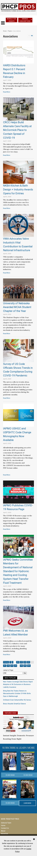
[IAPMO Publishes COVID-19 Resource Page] (18, 492)
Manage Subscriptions (25, 20)
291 (5, 665)
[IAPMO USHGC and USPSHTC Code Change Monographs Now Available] (18, 415)
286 (18, 662)
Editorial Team (6, 823)
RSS (32, 36)
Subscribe (10, 775)
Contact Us (5, 828)
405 (25, 665)
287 (21, 662)
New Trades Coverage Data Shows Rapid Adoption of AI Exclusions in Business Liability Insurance (18, 684)
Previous (6, 662)
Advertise (4, 834)
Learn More (27, 803)
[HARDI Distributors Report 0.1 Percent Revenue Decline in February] (18, 52)
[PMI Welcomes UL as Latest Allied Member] (18, 617)
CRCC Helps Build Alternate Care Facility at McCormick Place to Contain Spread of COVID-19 (17, 130)
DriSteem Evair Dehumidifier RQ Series (17, 700)
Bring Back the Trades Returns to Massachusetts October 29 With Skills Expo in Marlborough (17, 693)
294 (15, 665)
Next (29, 665)
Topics (10, 31)
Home (5, 31)
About (3, 831)
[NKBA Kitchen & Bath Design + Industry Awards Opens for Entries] (18, 172)
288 (25, 662)
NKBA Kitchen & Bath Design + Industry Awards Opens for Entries (18, 189)
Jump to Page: (8, 670)
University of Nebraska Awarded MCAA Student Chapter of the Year (17, 307)
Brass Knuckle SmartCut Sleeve (14, 704)
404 (21, 665)
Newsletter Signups (11, 20)
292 (8, 665)
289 (28, 662)
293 (12, 665)
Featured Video (10, 713)
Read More (6, 92)
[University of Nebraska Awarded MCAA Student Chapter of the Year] (18, 290)
